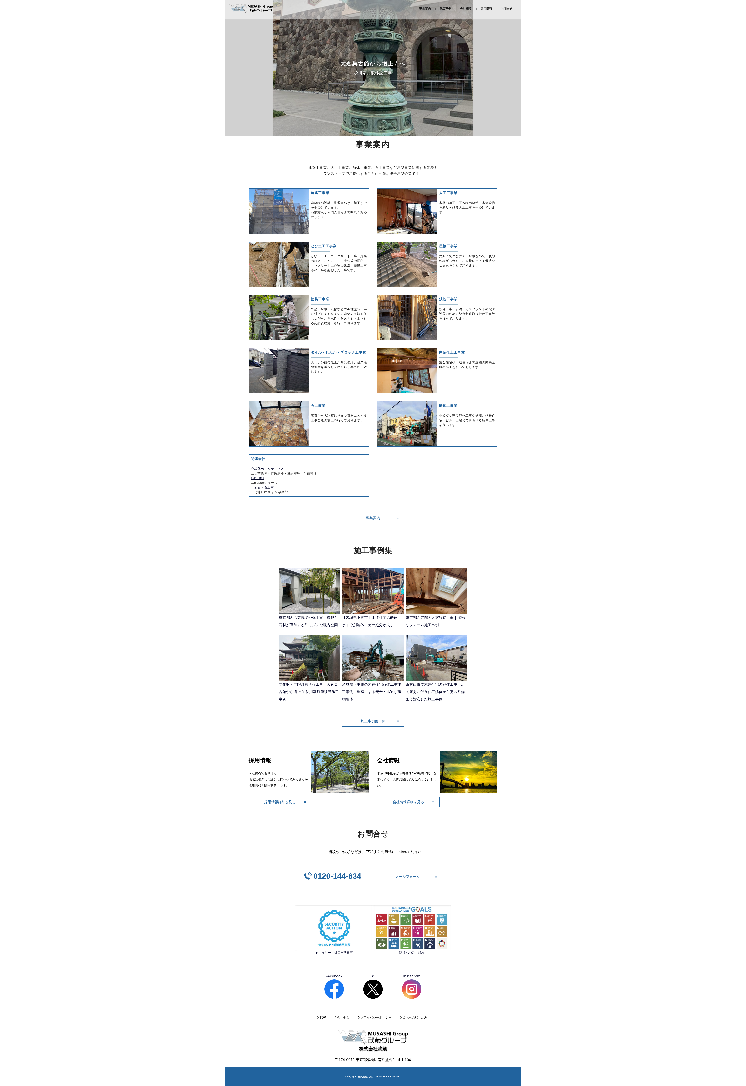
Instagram (411, 976)
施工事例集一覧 (373, 721)
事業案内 (425, 8)
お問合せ (506, 8)
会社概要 (466, 8)
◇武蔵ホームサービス (267, 468)
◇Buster (257, 478)
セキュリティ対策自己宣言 (334, 952)
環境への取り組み (411, 952)
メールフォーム (407, 877)
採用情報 (486, 8)
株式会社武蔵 (365, 1076)
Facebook (334, 976)
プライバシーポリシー (375, 1017)
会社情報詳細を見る (408, 802)
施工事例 (445, 8)
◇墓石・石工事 (262, 487)
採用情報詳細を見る (280, 802)
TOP (323, 1017)
